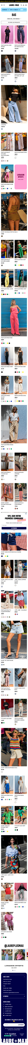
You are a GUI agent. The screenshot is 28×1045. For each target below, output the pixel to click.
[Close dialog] (26, 513)
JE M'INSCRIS (14, 528)
